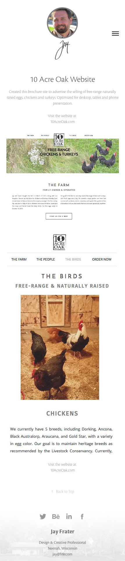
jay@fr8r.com (62, 554)
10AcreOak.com (62, 121)
